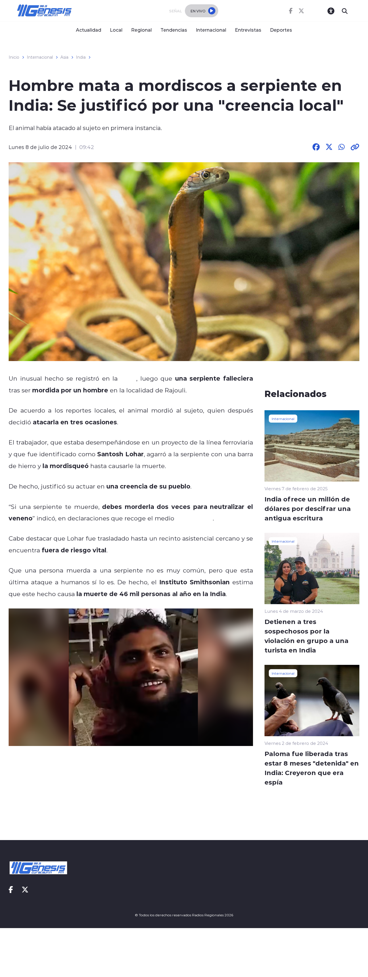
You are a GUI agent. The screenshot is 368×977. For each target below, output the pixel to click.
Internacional (211, 30)
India (81, 57)
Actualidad (88, 30)
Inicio (14, 57)
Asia (64, 57)
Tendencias (173, 30)
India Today (194, 518)
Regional (141, 30)
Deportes (281, 30)
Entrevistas (248, 30)
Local (116, 30)
